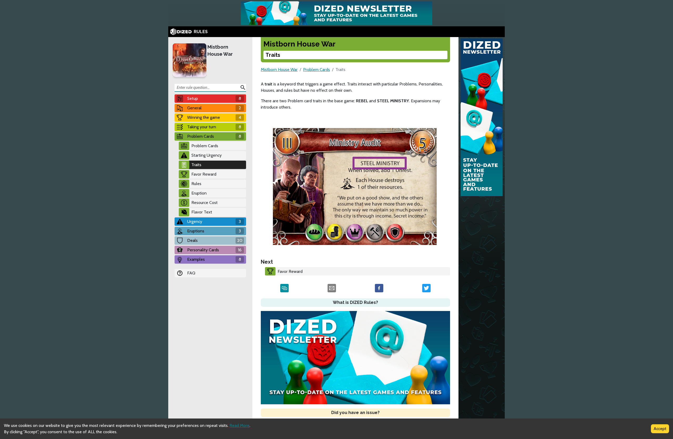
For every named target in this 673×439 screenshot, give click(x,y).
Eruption (199, 193)
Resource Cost (204, 202)
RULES (201, 31)
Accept (660, 428)
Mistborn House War (220, 50)
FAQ (191, 272)
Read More (239, 425)
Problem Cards (204, 145)
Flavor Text (201, 212)
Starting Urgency (206, 155)
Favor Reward (203, 174)
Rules (196, 183)
